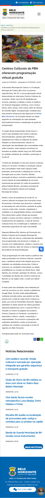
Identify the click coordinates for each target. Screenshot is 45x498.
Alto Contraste (38, 3)
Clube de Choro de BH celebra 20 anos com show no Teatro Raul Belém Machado (24, 383)
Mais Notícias (33, 447)
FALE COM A (24, 489)
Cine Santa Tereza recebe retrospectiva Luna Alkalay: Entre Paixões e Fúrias (23, 400)
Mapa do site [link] (32, 485)
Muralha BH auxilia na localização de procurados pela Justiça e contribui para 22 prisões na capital (24, 418)
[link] (22, 489)
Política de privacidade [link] (16, 485)
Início (3, 25)
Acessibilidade (23, 3)
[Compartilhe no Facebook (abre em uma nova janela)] (35, 339)
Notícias (9, 25)
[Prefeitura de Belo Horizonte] (13, 12)
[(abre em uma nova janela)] (38, 339)
